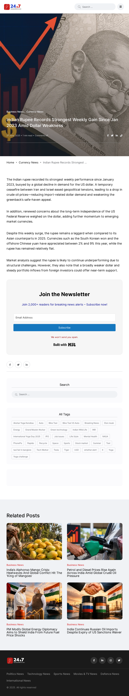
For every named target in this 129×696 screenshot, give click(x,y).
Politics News (15, 674)
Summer (97, 443)
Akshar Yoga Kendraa (23, 423)
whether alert (90, 450)
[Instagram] (110, 660)
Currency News (28, 162)
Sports (67, 443)
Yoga (111, 450)
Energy (16, 429)
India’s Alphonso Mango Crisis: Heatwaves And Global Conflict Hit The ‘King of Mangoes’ (34, 573)
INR (94, 429)
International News (19, 680)
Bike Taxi (53, 423)
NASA (105, 436)
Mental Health (90, 436)
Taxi (108, 443)
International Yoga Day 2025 (26, 436)
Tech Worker (42, 450)
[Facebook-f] (94, 660)
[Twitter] (119, 660)
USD (76, 450)
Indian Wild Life (80, 429)
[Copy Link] (121, 136)
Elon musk (109, 423)
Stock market (81, 443)
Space (55, 443)
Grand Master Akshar (35, 429)
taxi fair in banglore (22, 450)
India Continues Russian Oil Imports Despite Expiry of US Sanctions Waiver (94, 630)
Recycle (43, 443)
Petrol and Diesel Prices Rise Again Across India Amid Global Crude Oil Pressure (91, 573)
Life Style (74, 436)
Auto (41, 423)
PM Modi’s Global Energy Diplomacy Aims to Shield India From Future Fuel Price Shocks (33, 632)
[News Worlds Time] (12, 6)
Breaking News (92, 423)
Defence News (110, 674)
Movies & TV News (85, 674)
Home (10, 162)
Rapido (30, 443)
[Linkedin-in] (102, 660)
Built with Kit (64, 345)
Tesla (56, 450)
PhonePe (17, 443)
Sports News (62, 674)
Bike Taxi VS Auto (71, 423)
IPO (47, 436)
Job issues (59, 436)
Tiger (66, 450)
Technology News (38, 674)
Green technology (59, 429)
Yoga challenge (20, 456)
